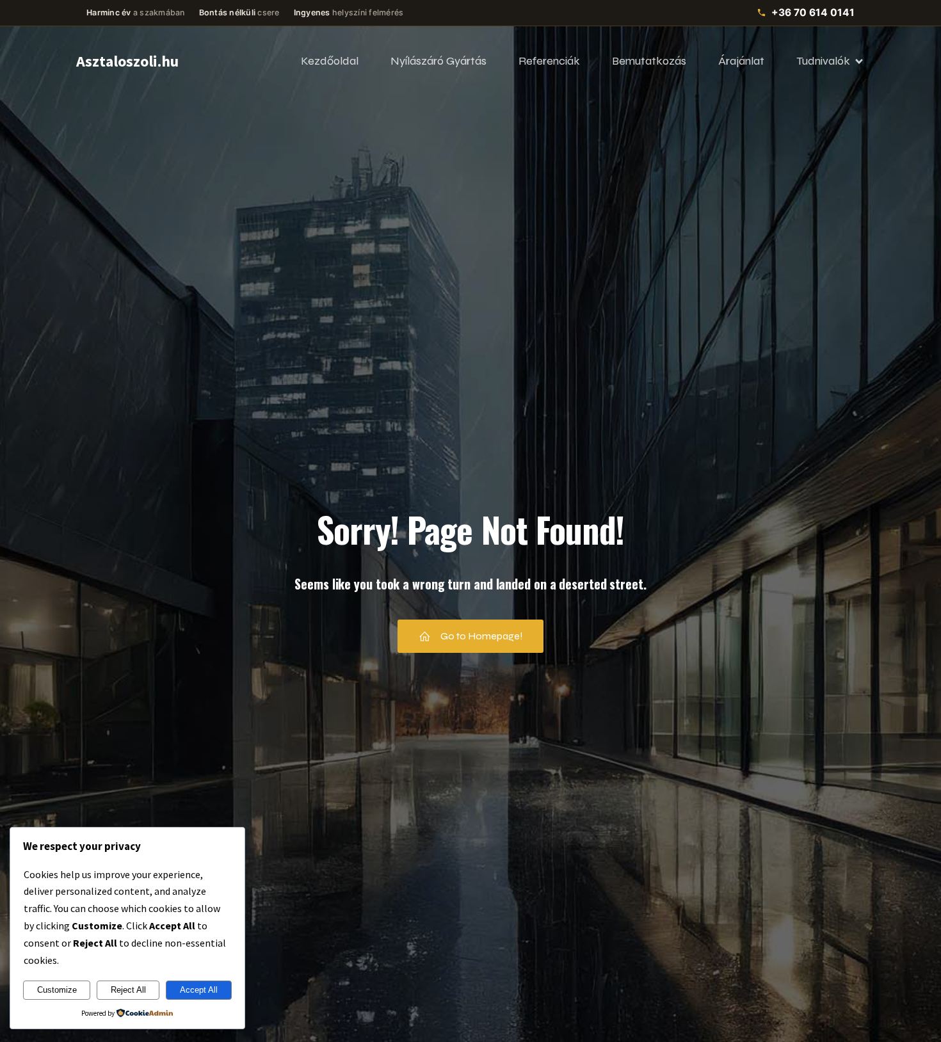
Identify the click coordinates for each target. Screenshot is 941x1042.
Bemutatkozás (649, 61)
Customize (57, 990)
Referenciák (549, 61)
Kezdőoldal (329, 61)
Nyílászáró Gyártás (438, 61)
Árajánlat (741, 61)
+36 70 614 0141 (813, 12)
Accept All (199, 990)
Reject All (128, 990)
